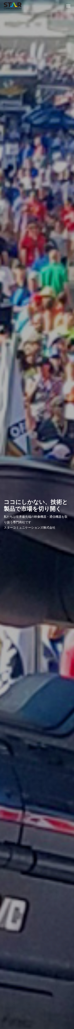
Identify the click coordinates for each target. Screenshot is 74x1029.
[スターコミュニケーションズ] (12, 5)
